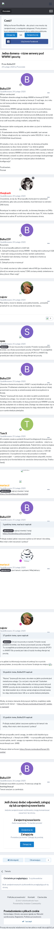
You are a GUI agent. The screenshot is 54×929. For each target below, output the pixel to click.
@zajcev (4, 347)
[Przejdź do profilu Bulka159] (27, 79)
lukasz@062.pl (48, 927)
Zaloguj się (10, 35)
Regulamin (19, 917)
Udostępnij (13, 860)
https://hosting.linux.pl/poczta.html (14, 494)
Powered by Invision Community (27, 903)
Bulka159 (11, 64)
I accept (28, 921)
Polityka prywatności (16, 897)
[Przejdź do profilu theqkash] (27, 184)
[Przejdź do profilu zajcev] (27, 287)
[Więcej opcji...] (48, 93)
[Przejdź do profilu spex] (27, 332)
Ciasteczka (42, 897)
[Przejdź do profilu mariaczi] (27, 476)
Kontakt (31, 897)
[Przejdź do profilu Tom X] (27, 424)
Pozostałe (21, 67)
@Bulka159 (5, 491)
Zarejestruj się (32, 35)
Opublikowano (12, 91)
